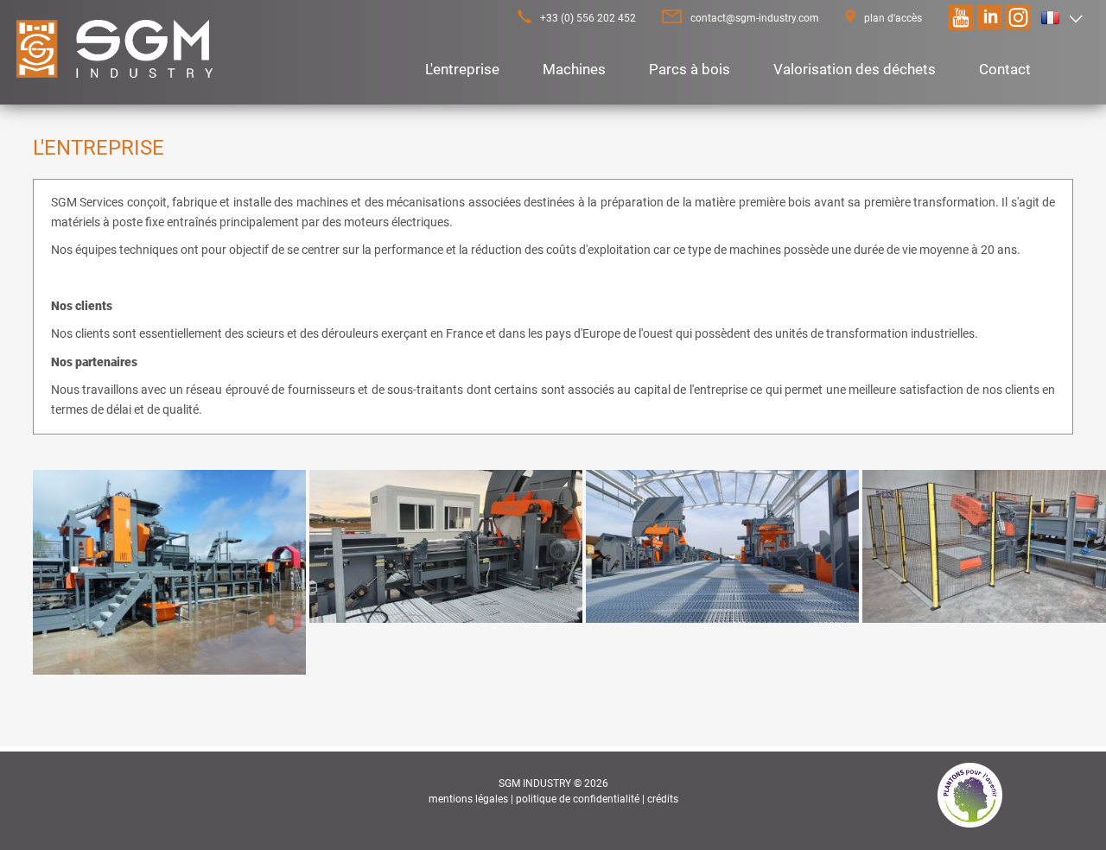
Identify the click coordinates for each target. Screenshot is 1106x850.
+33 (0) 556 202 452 (588, 18)
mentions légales (468, 799)
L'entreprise (462, 69)
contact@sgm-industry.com (754, 18)
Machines (574, 69)
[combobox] (1062, 18)
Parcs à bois (689, 69)
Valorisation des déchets (854, 69)
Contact (1005, 69)
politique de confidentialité (577, 799)
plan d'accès (893, 18)
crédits (662, 799)
